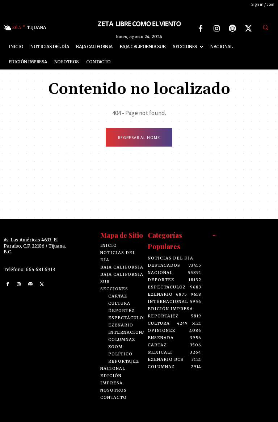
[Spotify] (232, 28)
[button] (265, 27)
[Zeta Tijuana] (139, 23)
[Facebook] (200, 28)
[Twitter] (248, 28)
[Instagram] (216, 28)
